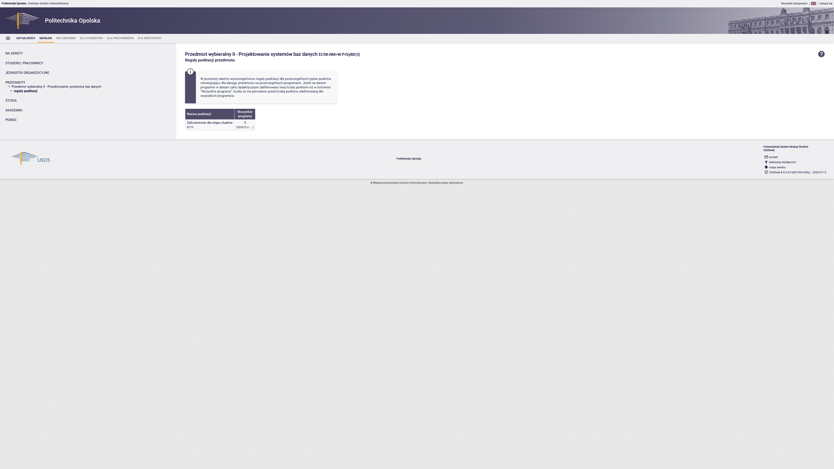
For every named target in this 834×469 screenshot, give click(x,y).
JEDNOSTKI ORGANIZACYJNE (27, 73)
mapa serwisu (777, 167)
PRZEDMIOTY (15, 82)
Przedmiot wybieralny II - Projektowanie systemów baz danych (56, 87)
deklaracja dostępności (782, 162)
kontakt (773, 157)
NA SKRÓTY (14, 53)
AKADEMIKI (13, 110)
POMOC (11, 120)
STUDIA (11, 100)
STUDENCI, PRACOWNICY (24, 63)
